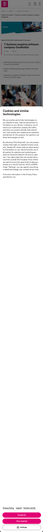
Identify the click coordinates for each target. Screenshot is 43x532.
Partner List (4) (29, 508)
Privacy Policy (8, 508)
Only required (21, 521)
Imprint (19, 508)
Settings (23, 527)
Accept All (22, 515)
